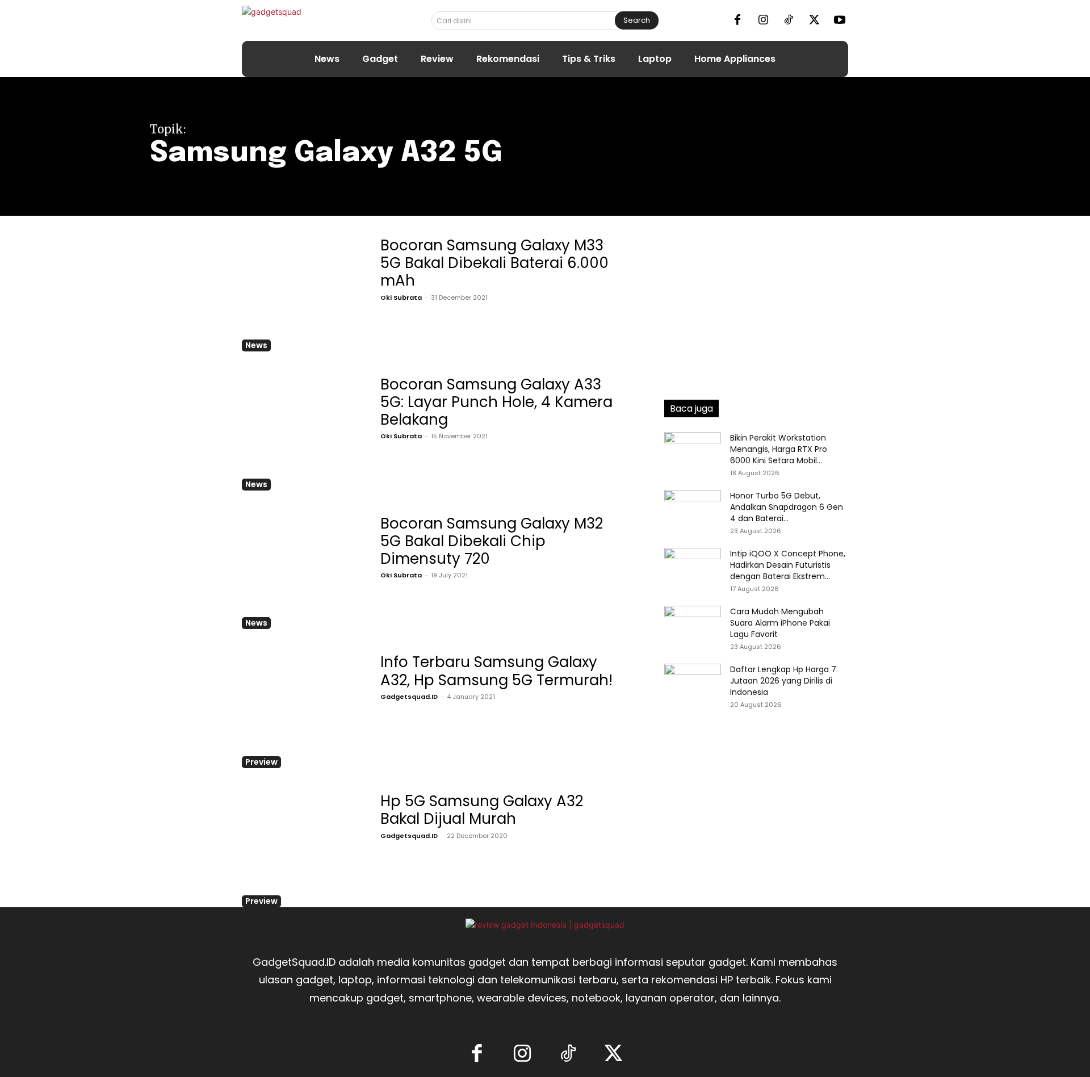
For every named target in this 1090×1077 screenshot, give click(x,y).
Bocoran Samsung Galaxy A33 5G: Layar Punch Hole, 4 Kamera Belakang (496, 402)
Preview (261, 762)
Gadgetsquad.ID (409, 696)
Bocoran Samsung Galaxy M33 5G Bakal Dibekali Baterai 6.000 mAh (494, 263)
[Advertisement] (756, 304)
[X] (814, 20)
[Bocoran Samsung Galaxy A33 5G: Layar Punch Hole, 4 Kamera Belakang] (301, 431)
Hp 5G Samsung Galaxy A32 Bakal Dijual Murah (481, 810)
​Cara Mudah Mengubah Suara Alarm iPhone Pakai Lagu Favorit (780, 623)
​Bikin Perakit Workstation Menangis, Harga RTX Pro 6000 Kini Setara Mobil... (778, 449)
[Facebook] (737, 20)
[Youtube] (839, 20)
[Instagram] (763, 20)
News (256, 345)
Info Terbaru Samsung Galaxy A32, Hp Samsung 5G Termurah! (496, 671)
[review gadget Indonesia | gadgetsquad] (545, 925)
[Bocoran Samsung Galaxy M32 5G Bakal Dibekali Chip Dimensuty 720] (301, 570)
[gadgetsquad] (307, 20)
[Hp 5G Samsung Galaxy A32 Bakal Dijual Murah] (301, 848)
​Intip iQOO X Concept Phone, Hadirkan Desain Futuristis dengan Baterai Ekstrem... (787, 565)
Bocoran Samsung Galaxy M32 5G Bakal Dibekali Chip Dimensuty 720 (491, 541)
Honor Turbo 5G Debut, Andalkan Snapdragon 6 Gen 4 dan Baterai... (786, 507)
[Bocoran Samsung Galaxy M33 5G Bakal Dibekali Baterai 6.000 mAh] (301, 292)
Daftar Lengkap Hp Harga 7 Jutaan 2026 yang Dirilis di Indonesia (783, 681)
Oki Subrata (401, 297)
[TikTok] (788, 20)
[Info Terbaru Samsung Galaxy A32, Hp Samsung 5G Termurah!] (301, 708)
